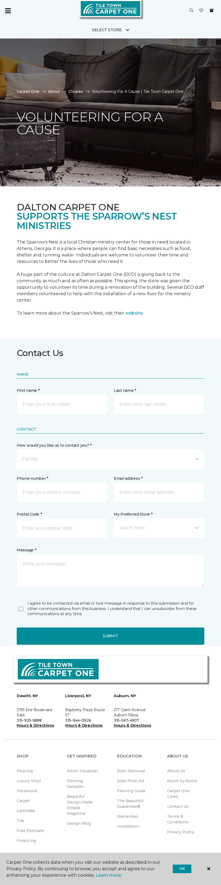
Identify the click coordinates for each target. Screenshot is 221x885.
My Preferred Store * (133, 514)
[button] (191, 11)
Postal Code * (29, 514)
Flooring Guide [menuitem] (131, 790)
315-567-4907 (126, 720)
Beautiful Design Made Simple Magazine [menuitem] (80, 805)
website (134, 313)
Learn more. (109, 875)
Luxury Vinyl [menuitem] (29, 780)
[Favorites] (201, 11)
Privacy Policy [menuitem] (180, 832)
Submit (110, 635)
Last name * (125, 390)
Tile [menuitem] (20, 820)
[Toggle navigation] (7, 10)
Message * (26, 550)
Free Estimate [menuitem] (30, 830)
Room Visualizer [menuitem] (82, 770)
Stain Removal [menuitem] (131, 770)
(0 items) (211, 10)
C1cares (75, 91)
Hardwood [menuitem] (27, 790)
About (54, 91)
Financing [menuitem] (26, 840)
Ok (182, 868)
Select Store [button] (107, 29)
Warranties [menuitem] (127, 816)
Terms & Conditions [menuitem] (177, 819)
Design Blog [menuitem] (79, 823)
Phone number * (32, 478)
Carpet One (28, 91)
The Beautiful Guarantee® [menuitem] (130, 803)
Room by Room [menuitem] (182, 780)
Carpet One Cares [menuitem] (178, 793)
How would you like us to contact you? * (54, 445)
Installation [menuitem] (128, 826)
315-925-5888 (29, 720)
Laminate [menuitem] (26, 810)
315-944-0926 (78, 720)
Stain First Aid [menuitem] (130, 780)
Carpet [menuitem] (23, 800)
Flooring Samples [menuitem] (75, 783)
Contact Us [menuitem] (178, 806)
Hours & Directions (35, 725)
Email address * (128, 478)
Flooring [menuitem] (25, 770)
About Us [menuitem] (176, 770)
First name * (28, 390)
